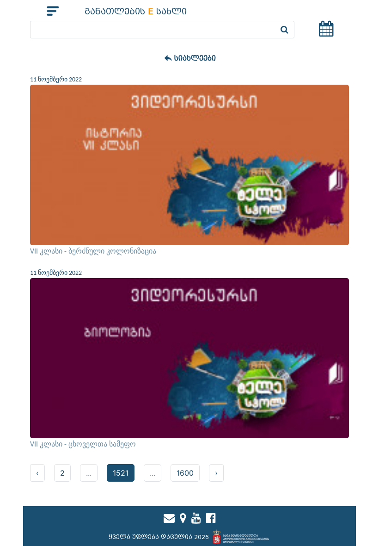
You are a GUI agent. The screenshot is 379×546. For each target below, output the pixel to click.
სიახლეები (195, 58)
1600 (185, 473)
